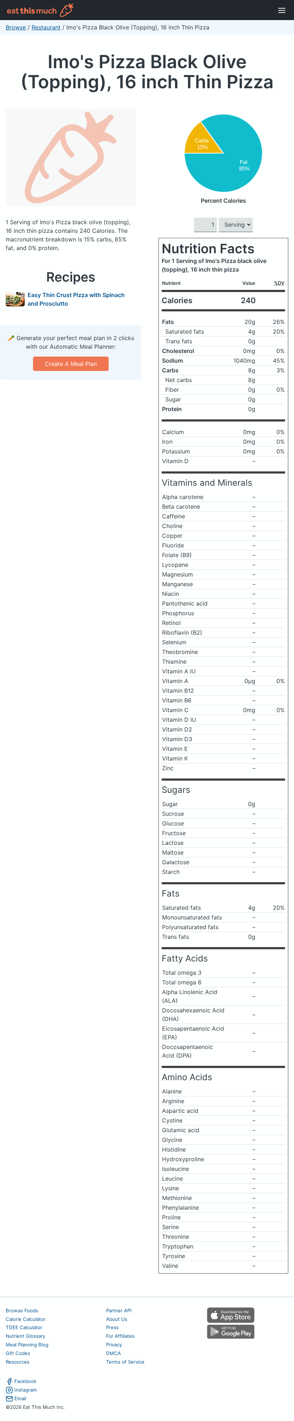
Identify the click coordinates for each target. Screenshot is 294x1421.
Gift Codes (18, 1353)
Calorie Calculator (26, 1319)
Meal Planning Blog (27, 1344)
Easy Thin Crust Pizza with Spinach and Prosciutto (76, 299)
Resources (17, 1362)
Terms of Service (125, 1362)
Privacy (114, 1344)
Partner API (119, 1310)
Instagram (25, 1390)
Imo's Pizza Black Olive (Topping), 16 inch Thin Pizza (147, 72)
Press (112, 1327)
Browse (16, 27)
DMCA (113, 1353)
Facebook (25, 1381)
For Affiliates (120, 1336)
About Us (116, 1319)
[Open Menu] (281, 10)
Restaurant (46, 27)
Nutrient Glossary (25, 1336)
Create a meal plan (71, 363)
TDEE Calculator (24, 1327)
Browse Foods (22, 1310)
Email (20, 1398)
